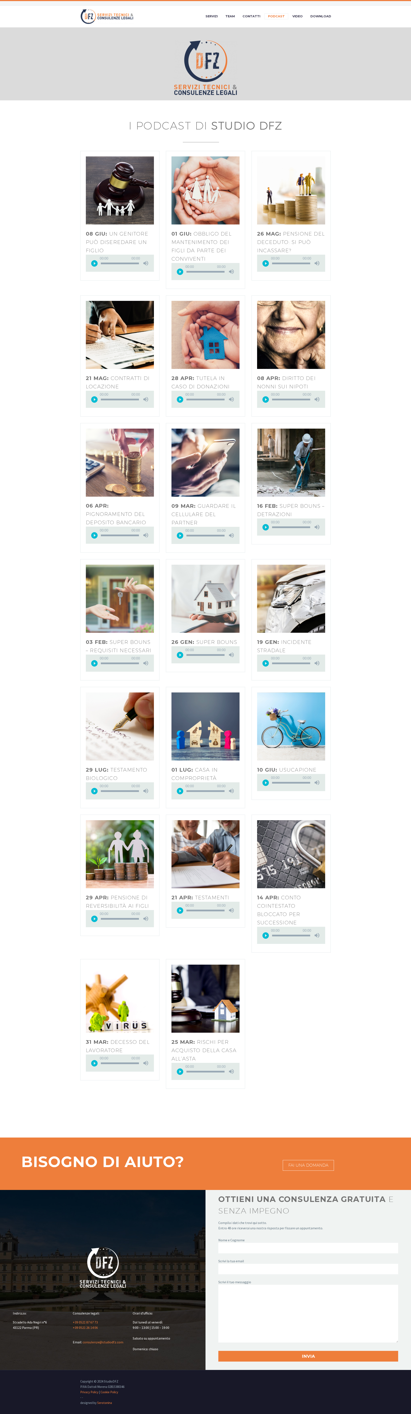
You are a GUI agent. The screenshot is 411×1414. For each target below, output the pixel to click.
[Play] (94, 263)
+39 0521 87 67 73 (85, 1322)
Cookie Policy (109, 1392)
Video (297, 16)
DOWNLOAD (320, 16)
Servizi (212, 16)
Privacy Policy (89, 1392)
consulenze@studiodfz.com (103, 1342)
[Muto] (146, 263)
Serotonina (104, 1403)
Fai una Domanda (308, 1165)
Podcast (276, 16)
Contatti (251, 16)
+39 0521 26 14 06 (85, 1327)
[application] (120, 263)
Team (230, 16)
